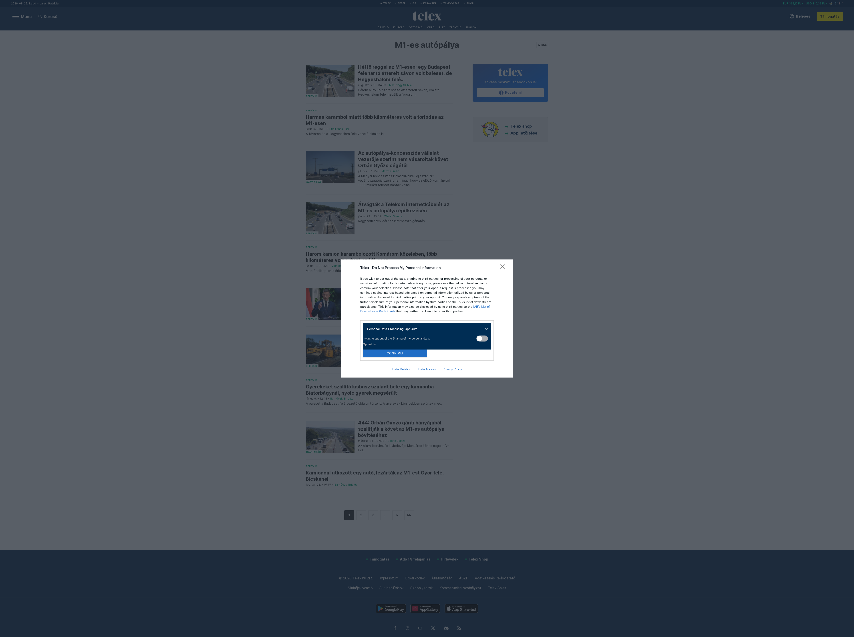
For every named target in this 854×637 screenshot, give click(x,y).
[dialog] (427, 318)
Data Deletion (401, 369)
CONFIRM (395, 353)
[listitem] (425, 328)
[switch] (482, 339)
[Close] (504, 268)
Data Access (427, 369)
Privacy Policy (452, 369)
